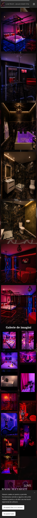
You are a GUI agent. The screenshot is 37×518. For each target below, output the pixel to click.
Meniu (34, 4)
